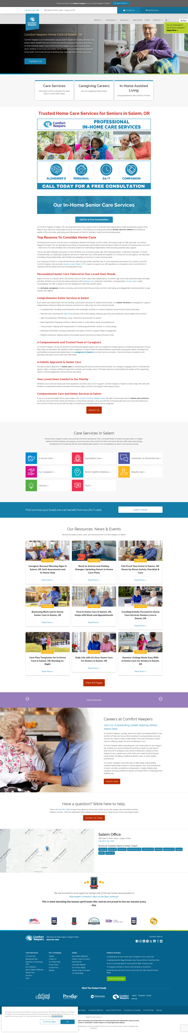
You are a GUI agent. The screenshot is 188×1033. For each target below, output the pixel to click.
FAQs (27, 978)
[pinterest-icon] (147, 941)
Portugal (134, 998)
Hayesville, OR (169, 849)
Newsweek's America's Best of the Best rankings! (94, 896)
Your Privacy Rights (78, 967)
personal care (88, 281)
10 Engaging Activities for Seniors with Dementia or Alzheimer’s (129, 967)
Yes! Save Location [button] (120, 3)
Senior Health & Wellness (34, 970)
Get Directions (152, 10)
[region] (40, 1019)
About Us (97, 20)
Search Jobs (112, 781)
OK (68, 1022)
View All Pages (94, 682)
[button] (98, 20)
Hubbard (159, 849)
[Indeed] (158, 941)
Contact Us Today (94, 818)
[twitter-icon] (151, 941)
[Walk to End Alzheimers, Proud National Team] (114, 923)
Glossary (29, 975)
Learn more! (140, 509)
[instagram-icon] (140, 941)
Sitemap (51, 970)
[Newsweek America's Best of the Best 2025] (74, 924)
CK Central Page (77, 973)
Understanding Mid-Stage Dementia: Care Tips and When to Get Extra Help (133, 960)
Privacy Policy (54, 965)
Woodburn (121, 849)
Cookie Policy (54, 967)
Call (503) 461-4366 (31, 10)
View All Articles (116, 979)
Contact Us (156, 20)
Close (184, 21)
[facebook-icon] (137, 941)
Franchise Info (77, 962)
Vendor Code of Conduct (81, 959)
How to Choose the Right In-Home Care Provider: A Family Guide (130, 963)
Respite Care (30, 972)
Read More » (48, 580)
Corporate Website (78, 965)
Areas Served (137, 20)
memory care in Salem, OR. (74, 264)
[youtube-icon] (154, 941)
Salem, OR (103, 849)
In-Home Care (30, 956)
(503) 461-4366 (64, 809)
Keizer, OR (112, 849)
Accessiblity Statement (80, 956)
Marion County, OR (134, 849)
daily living (67, 314)
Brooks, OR (110, 853)
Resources (124, 20)
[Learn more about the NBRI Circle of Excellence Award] (154, 924)
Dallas (101, 853)
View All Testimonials (94, 700)
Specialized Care (31, 959)
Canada (148, 995)
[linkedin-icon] (144, 941)
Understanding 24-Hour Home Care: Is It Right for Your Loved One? (130, 957)
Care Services (110, 20)
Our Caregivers (31, 967)
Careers (147, 20)
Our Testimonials (54, 962)
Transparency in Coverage (132, 1010)
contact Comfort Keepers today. (92, 398)
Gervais (178, 849)
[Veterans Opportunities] (34, 924)
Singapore (141, 995)
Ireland (134, 995)
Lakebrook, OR (148, 849)
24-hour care (131, 281)
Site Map (159, 1010)
